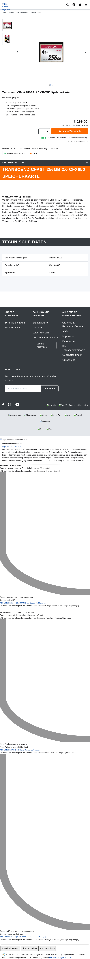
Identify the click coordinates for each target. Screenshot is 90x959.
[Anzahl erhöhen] (47, 131)
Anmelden (49, 388)
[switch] (45, 471)
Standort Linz (12, 327)
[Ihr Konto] (74, 4)
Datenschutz (69, 341)
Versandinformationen (45, 337)
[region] (45, 52)
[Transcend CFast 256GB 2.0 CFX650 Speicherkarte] (51, 52)
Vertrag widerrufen (42, 345)
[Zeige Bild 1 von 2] (49, 85)
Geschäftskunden (72, 355)
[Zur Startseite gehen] (7, 7)
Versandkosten (82, 125)
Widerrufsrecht (41, 332)
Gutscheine (68, 360)
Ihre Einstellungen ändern (60, 958)
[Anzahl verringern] (40, 131)
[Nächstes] (85, 52)
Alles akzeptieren (47, 948)
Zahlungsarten (41, 322)
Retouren (38, 327)
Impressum (68, 336)
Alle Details (23, 603)
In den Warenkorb (72, 131)
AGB (65, 331)
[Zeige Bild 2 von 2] (53, 85)
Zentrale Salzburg (15, 322)
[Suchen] (68, 5)
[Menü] (85, 4)
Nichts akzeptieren (29, 948)
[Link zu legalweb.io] (3, 955)
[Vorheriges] (17, 52)
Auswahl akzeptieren (10, 948)
